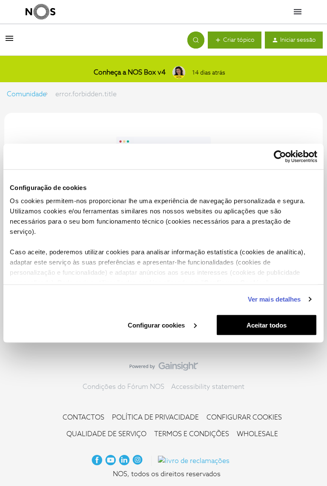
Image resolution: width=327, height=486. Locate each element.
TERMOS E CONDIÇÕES (191, 434)
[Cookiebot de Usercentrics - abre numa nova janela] (280, 156)
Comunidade (26, 94)
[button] (9, 41)
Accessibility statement (207, 386)
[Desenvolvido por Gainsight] (163, 368)
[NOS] (40, 12)
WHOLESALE (257, 434)
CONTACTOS (83, 417)
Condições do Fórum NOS (123, 386)
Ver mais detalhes (274, 299)
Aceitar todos (267, 324)
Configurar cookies (157, 324)
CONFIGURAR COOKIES (244, 417)
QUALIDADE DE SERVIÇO (106, 434)
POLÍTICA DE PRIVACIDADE (155, 417)
